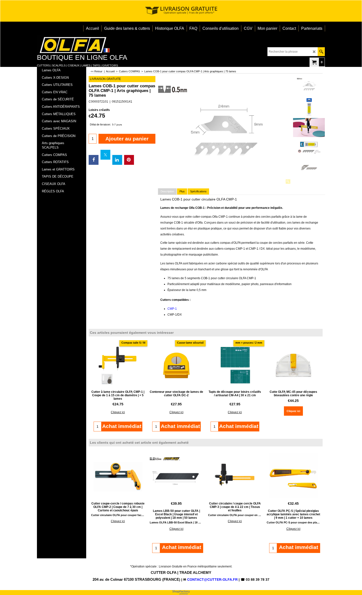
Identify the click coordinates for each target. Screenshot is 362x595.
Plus (182, 191)
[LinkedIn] (117, 160)
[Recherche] (321, 51)
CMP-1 (172, 308)
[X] (105, 155)
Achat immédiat (181, 547)
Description (167, 191)
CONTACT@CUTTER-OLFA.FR (212, 579)
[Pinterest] (129, 160)
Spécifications (198, 191)
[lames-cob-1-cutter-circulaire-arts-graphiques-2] (309, 107)
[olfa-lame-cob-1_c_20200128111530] (309, 167)
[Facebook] (94, 160)
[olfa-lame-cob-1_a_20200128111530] (309, 147)
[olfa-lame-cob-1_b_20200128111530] (309, 127)
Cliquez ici (118, 412)
